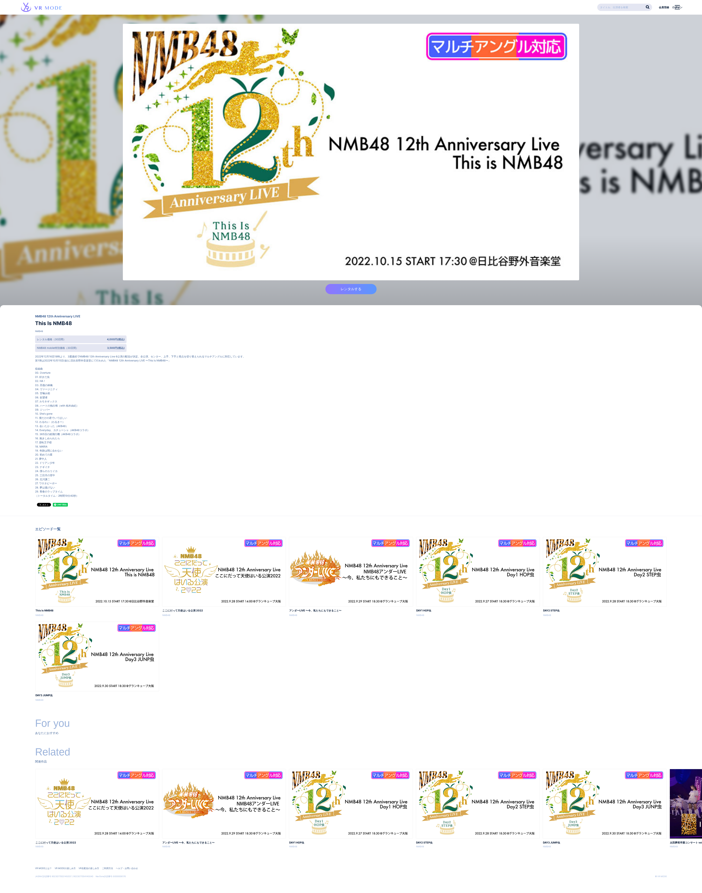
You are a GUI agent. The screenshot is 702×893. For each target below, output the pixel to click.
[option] (97, 809)
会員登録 (664, 7)
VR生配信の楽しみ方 (89, 868)
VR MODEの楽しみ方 (65, 868)
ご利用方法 (107, 868)
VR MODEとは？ (43, 868)
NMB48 (39, 331)
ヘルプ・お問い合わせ (127, 868)
